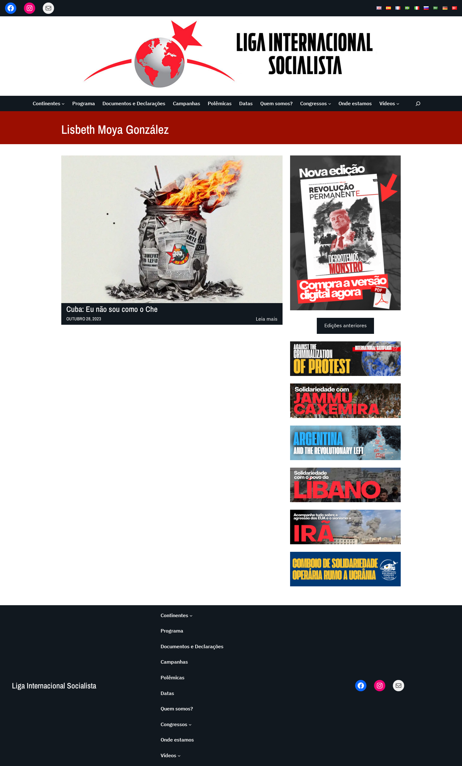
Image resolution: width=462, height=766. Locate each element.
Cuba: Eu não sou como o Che (111, 309)
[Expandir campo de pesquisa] (418, 103)
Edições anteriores (345, 325)
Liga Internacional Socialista (54, 685)
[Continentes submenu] (63, 103)
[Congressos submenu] (329, 103)
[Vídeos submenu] (397, 103)
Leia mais (267, 319)
